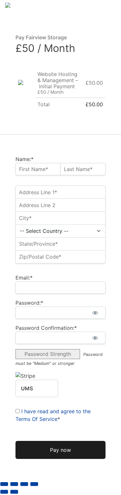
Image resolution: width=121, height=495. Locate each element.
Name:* (24, 159)
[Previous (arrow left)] (4, 492)
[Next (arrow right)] (14, 492)
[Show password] (95, 313)
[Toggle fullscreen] (14, 484)
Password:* (29, 303)
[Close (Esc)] (34, 484)
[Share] (24, 484)
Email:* (24, 277)
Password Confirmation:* (46, 328)
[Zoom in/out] (4, 484)
